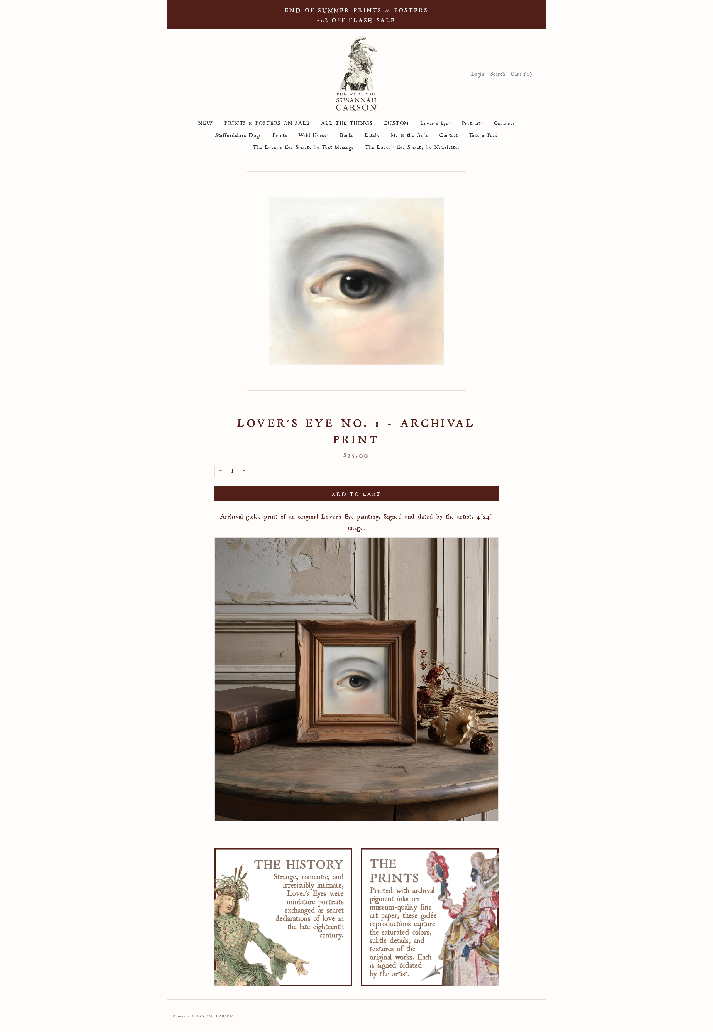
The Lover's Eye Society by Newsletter (412, 146)
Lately (372, 134)
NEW (205, 122)
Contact (448, 134)
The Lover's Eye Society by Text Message (303, 146)
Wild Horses (313, 134)
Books (347, 134)
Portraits (472, 122)
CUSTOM (396, 122)
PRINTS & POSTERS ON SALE (267, 122)
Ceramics (504, 122)
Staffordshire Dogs (238, 134)
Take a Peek (483, 134)
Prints (279, 134)
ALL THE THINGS (346, 122)
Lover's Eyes (435, 122)
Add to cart (356, 493)
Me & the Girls (409, 134)
